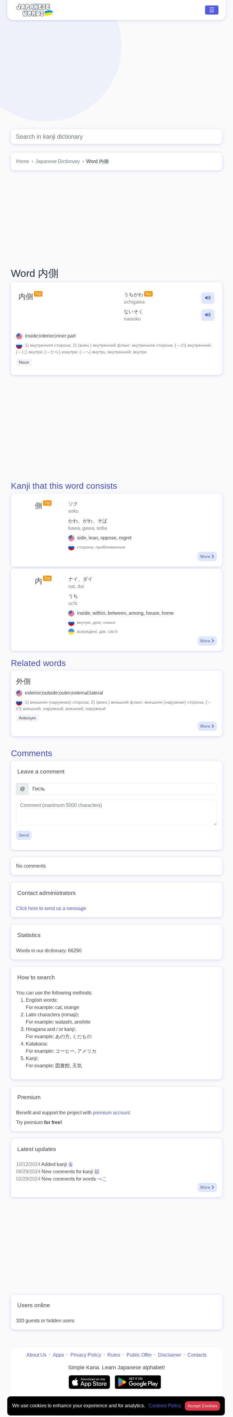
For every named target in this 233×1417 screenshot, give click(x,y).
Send (24, 835)
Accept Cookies (202, 1405)
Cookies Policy (165, 1405)
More (205, 556)
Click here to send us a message (51, 908)
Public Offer (139, 1355)
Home (22, 161)
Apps (58, 1355)
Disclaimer (169, 1355)
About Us (36, 1355)
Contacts (197, 1355)
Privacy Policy (85, 1355)
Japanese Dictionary (57, 161)
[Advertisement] (116, 74)
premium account (111, 1112)
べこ (102, 1178)
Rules (113, 1355)
